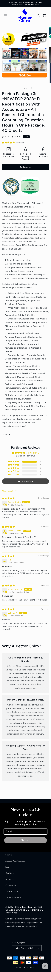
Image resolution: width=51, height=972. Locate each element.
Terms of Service (13, 897)
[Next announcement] (46, 3)
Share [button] (7, 434)
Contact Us (10, 885)
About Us (9, 879)
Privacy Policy (11, 891)
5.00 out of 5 (32, 453)
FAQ (7, 867)
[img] (8, 498)
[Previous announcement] (5, 3)
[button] (5, 16)
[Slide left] (20, 88)
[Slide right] (32, 88)
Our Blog (9, 873)
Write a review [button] (25, 481)
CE (34, 967)
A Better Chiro (27, 967)
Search (8, 855)
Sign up (25, 840)
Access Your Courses (15, 861)
